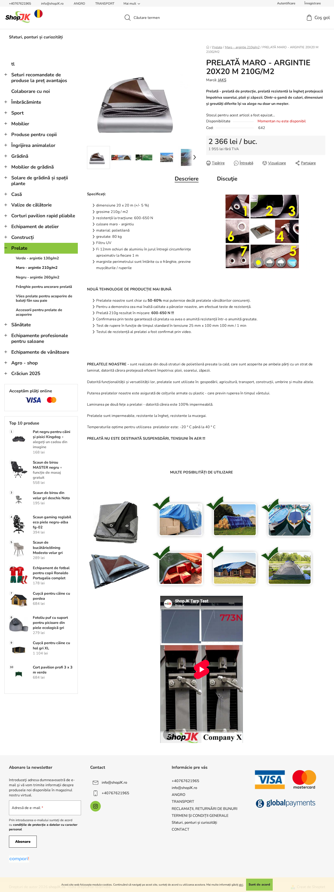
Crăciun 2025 (25, 373)
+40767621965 (20, 3)
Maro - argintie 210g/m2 (37, 267)
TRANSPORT (104, 3)
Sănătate (21, 324)
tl (13, 64)
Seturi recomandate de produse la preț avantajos (39, 78)
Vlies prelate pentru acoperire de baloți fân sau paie (44, 298)
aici (241, 884)
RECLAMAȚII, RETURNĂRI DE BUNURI (204, 808)
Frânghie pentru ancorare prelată (44, 286)
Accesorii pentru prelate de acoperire (39, 312)
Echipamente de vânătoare (40, 352)
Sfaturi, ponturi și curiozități (194, 822)
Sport (17, 113)
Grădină (19, 156)
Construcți (22, 237)
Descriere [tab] (187, 178)
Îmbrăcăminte (26, 102)
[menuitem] (35, 37)
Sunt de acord (259, 884)
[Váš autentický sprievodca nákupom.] (19, 859)
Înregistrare (312, 3)
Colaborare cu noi (30, 91)
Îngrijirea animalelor (33, 145)
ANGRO (79, 3)
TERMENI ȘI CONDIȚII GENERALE (200, 815)
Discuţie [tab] (227, 178)
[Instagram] (95, 806)
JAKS (222, 80)
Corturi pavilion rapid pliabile (43, 215)
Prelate (19, 248)
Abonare (23, 841)
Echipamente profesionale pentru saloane (39, 338)
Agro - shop (24, 363)
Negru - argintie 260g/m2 (37, 277)
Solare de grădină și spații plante (39, 181)
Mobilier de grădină (32, 167)
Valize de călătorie (31, 205)
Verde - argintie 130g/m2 (37, 258)
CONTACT (180, 829)
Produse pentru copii (34, 134)
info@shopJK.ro (52, 3)
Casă (16, 194)
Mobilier (20, 123)
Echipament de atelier (35, 226)
